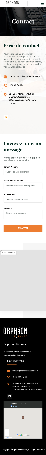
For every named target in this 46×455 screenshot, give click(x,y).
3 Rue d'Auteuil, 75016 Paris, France (27, 390)
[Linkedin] (6, 117)
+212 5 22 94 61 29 (19, 377)
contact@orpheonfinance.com (24, 76)
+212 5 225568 (16, 85)
